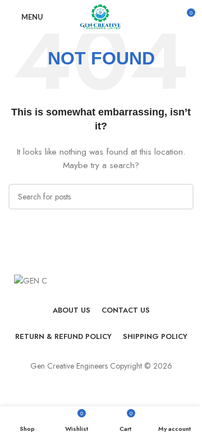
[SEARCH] (181, 197)
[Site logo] (100, 15)
